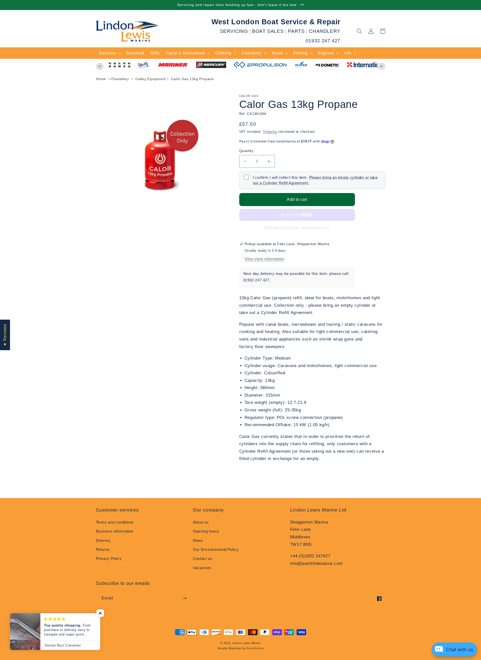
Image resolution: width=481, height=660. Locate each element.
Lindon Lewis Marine (246, 642)
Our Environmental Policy (215, 550)
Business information (115, 531)
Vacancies (202, 568)
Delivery (103, 541)
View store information (264, 259)
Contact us (202, 559)
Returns (103, 550)
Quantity (246, 151)
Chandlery (120, 79)
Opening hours (206, 531)
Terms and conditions (115, 522)
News (198, 541)
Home (101, 79)
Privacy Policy (109, 559)
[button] (359, 31)
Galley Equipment (150, 79)
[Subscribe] (184, 598)
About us (201, 522)
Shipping (270, 131)
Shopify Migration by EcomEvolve (240, 648)
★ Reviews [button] (5, 335)
